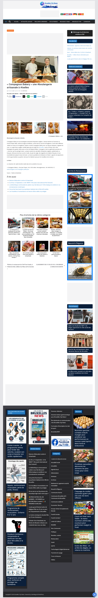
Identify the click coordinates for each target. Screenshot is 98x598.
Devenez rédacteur (56, 411)
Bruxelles (41, 147)
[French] (72, 14)
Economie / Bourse (56, 505)
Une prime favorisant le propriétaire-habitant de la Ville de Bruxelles (28, 189)
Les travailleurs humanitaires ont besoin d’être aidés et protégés (27, 191)
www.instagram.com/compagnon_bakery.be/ (18, 169)
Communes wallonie (57, 502)
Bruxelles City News (19, 594)
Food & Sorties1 (55, 518)
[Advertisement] (49, 13)
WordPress (41, 594)
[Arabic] (62, 14)
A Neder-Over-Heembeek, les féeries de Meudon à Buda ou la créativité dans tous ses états (38, 523)
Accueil (16, 21)
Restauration (10, 30)
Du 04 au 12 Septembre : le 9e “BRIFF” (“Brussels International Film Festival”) (31, 182)
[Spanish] (82, 14)
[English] (69, 14)
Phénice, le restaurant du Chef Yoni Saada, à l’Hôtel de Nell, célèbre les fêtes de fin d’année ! (20, 267)
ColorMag (33, 594)
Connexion (87, 21)
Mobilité (53, 525)
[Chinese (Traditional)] (64, 14)
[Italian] (77, 14)
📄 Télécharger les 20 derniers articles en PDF (80, 33)
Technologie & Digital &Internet (60, 549)
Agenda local (55, 469)
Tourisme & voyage (56, 553)
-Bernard (10, 90)
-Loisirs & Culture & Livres (58, 459)
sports (53, 546)
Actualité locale (55, 462)
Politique (53, 532)
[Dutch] (67, 14)
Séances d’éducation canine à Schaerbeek (21, 180)
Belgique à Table (65, 21)
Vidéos (53, 560)
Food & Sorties (55, 514)
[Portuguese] (80, 14)
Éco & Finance (54, 21)
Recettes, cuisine (56, 535)
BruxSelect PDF (76, 21)
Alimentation (55, 473)
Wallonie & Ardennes (41, 21)
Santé (52, 542)
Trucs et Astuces (56, 556)
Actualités (54, 466)
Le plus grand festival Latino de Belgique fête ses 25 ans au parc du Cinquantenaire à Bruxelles (38, 509)
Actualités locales (26, 21)
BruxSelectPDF (55, 432)
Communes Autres (56, 492)
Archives (53, 480)
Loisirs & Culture (56, 521)
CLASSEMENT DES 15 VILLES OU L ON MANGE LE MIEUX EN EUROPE (49, 266)
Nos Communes (55, 528)
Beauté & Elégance (56, 489)
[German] (75, 14)
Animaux (53, 476)
